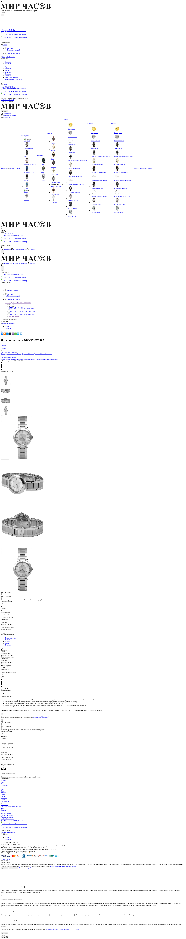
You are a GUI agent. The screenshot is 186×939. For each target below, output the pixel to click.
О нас (3, 789)
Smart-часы (48, 354)
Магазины (4, 805)
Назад (12, 304)
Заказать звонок (14, 316)
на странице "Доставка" (41, 717)
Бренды (3, 784)
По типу (19, 354)
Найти (3, 937)
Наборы (42, 354)
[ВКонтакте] (2, 334)
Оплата (7, 643)
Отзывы (7, 641)
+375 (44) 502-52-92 (7, 29)
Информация (5, 801)
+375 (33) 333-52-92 (14, 34)
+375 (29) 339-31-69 (14, 37)
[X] (10, 334)
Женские (31, 354)
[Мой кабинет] (2, 247)
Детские (37, 354)
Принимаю (5, 868)
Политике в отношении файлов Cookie (63, 866)
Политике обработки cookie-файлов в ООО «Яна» (62, 929)
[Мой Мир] (7, 334)
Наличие (7, 640)
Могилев (4, 798)
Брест (2, 791)
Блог (2, 808)
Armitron (37, 359)
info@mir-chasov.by (8, 57)
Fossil (33, 359)
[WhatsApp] (15, 334)
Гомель (3, 794)
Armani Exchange (6, 359)
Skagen (29, 359)
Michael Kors (16, 359)
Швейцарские (5, 354)
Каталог (3, 780)
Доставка (8, 645)
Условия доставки (7, 815)
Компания (4, 785)
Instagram (8, 63)
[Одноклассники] (4, 334)
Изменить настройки (25, 868)
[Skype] (18, 334)
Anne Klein (44, 359)
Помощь (3, 810)
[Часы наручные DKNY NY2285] (22, 459)
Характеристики (10, 638)
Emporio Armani (53, 359)
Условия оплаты (6, 813)
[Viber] (13, 334)
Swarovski (23, 359)
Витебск (3, 792)
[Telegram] (21, 334)
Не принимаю (13, 868)
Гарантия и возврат (7, 817)
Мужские (25, 354)
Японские (13, 354)
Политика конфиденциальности (11, 806)
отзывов (19, 853)
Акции (3, 782)
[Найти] (2, 15)
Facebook (8, 62)
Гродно (3, 796)
